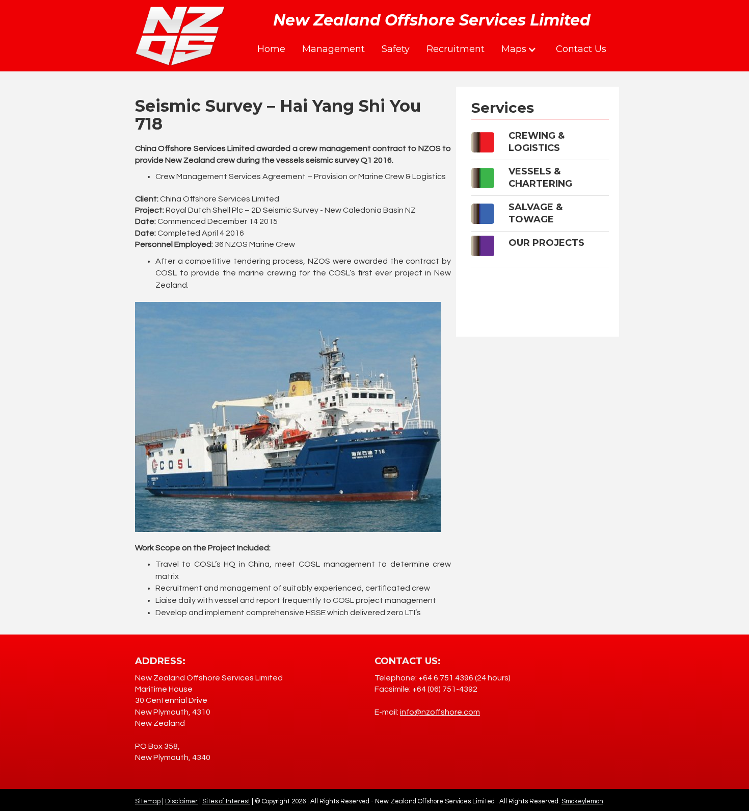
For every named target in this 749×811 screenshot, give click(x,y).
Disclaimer (181, 801)
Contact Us (581, 49)
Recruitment (455, 49)
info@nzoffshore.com (440, 712)
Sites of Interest (226, 801)
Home (271, 49)
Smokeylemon (582, 801)
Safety (396, 49)
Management (333, 49)
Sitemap (147, 801)
